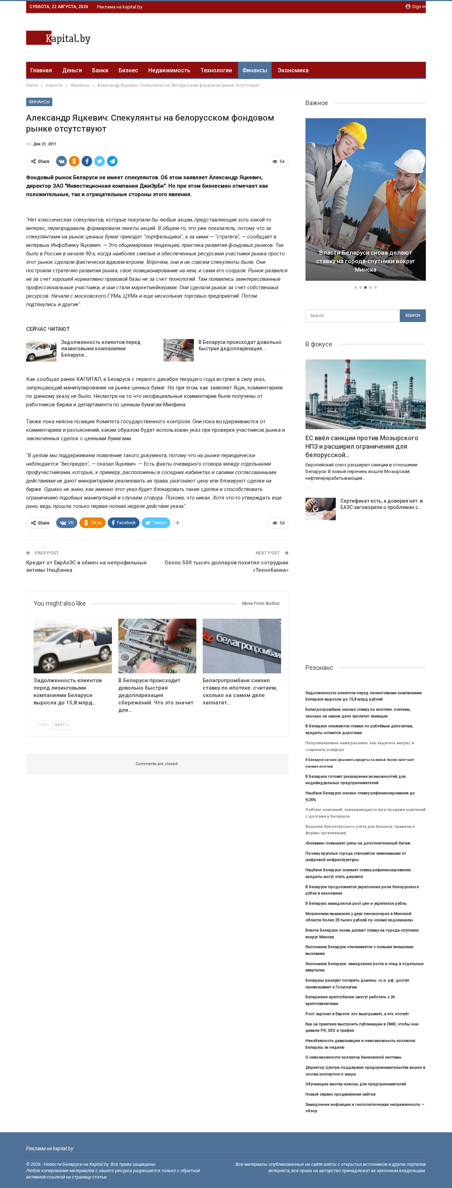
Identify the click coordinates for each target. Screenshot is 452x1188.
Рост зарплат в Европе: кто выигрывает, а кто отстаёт (357, 1014)
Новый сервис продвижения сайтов (340, 1094)
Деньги (72, 70)
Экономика (293, 70)
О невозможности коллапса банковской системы (353, 1057)
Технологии (216, 70)
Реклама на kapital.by (119, 7)
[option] (365, 200)
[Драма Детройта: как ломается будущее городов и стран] (365, 199)
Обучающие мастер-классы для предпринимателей (355, 1084)
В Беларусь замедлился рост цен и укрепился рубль (355, 903)
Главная (41, 70)
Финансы (254, 70)
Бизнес (128, 70)
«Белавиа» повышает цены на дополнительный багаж (357, 843)
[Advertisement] (297, 36)
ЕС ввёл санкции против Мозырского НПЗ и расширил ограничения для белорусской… (361, 446)
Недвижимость (169, 70)
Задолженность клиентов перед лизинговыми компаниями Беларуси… (101, 348)
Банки (100, 70)
